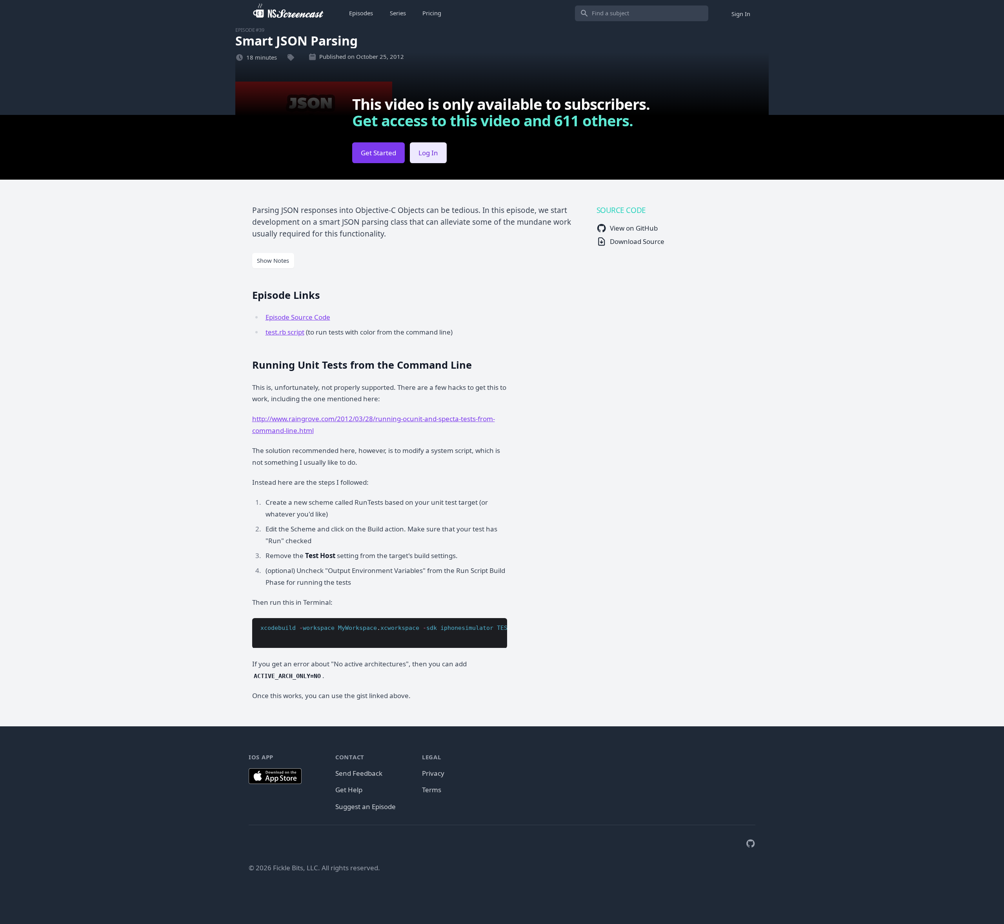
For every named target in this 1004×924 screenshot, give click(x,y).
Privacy (433, 773)
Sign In (740, 13)
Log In (428, 152)
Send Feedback (358, 773)
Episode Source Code (298, 317)
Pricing (431, 13)
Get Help (348, 789)
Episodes (361, 13)
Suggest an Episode (365, 806)
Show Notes (273, 260)
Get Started (378, 152)
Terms (431, 789)
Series (398, 13)
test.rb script (285, 331)
